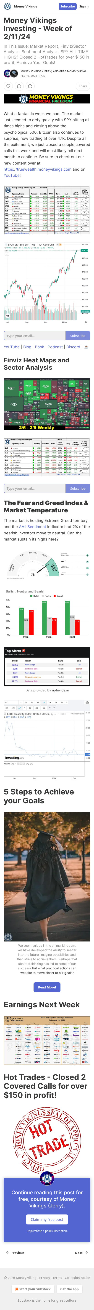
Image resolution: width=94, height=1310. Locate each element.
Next (79, 1253)
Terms (57, 1278)
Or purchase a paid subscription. (47, 1231)
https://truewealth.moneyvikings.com (37, 169)
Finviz (13, 360)
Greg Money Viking (72, 71)
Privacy (44, 1278)
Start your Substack (35, 1289)
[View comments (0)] (19, 86)
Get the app (69, 1289)
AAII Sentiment (32, 526)
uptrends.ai (60, 690)
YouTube (12, 175)
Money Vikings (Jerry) (36, 71)
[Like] (8, 86)
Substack (24, 1300)
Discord (73, 347)
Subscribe (67, 6)
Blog (27, 347)
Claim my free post (47, 1219)
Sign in (84, 6)
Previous (17, 1253)
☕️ (86, 347)
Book (39, 347)
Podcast (55, 347)
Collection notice (77, 1278)
